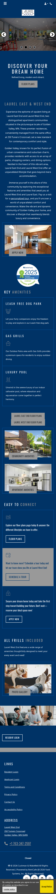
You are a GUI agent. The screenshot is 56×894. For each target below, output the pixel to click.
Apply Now (19, 252)
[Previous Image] (4, 34)
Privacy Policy (10, 794)
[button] (46, 3)
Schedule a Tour (17, 577)
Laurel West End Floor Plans (28, 422)
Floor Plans (28, 84)
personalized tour (20, 198)
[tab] (21, 47)
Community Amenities (23, 456)
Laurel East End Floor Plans (28, 416)
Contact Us (9, 802)
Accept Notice (47, 886)
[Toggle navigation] (5, 3)
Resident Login (14, 737)
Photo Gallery (20, 692)
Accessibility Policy (13, 810)
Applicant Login (11, 779)
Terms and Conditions (14, 787)
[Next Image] (52, 34)
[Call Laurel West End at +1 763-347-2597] (51, 3)
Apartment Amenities (23, 490)
